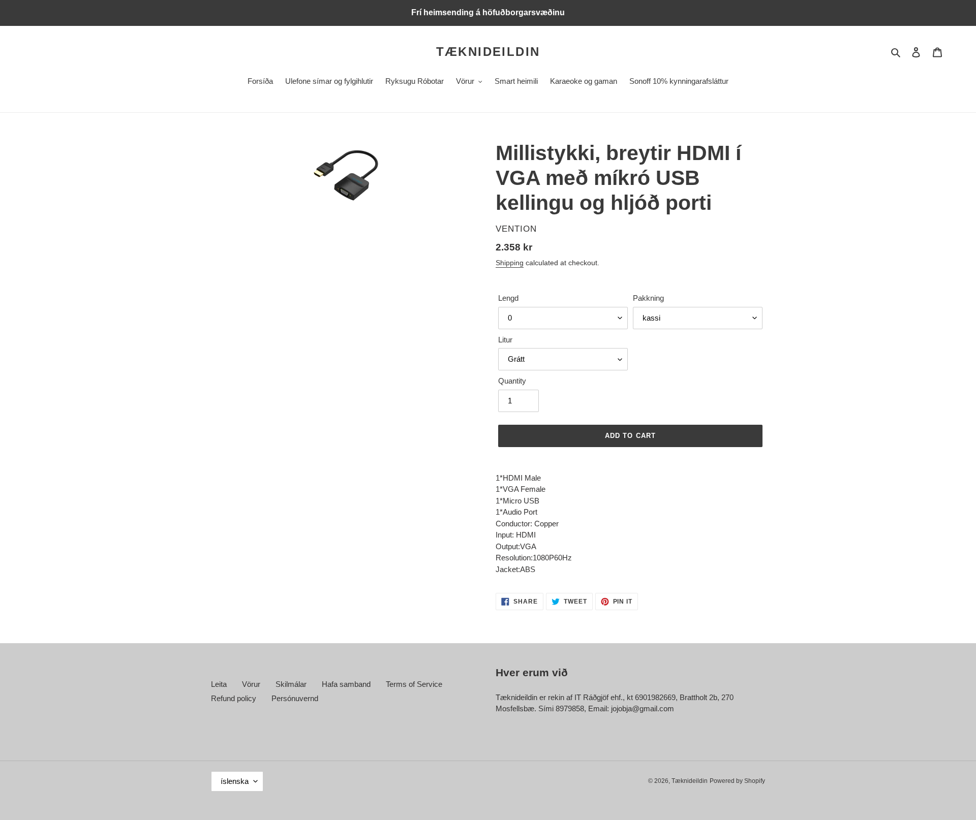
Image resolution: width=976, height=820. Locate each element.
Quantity (512, 380)
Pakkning (648, 298)
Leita (219, 684)
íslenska (235, 781)
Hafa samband (346, 684)
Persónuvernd (294, 698)
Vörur (251, 684)
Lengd (508, 298)
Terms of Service (414, 684)
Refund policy (233, 698)
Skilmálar (291, 684)
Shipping (510, 263)
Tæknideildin (488, 51)
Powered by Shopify (737, 780)
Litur (505, 339)
